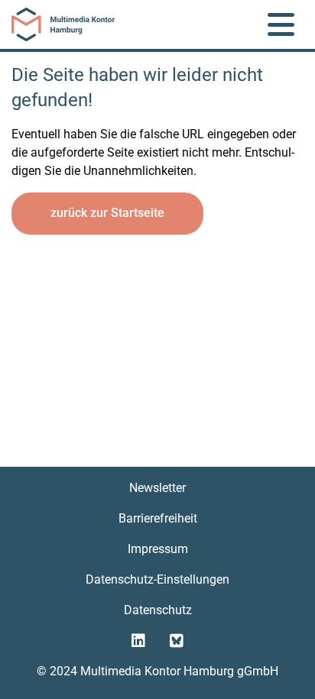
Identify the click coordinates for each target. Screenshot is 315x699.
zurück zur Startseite (107, 212)
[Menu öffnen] (281, 24)
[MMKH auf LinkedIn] (138, 641)
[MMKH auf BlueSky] (177, 641)
